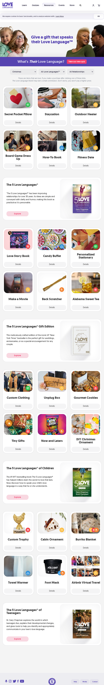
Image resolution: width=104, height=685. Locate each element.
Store (72, 5)
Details (18, 123)
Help (75, 682)
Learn (24, 5)
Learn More (60, 16)
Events (62, 5)
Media (85, 682)
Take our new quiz (76, 61)
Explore (17, 213)
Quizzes (35, 5)
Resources (49, 5)
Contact (95, 682)
